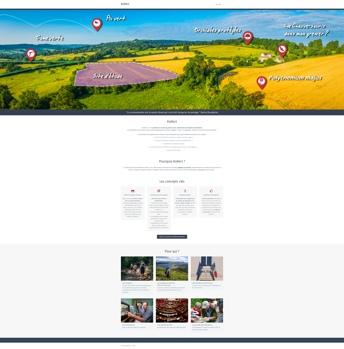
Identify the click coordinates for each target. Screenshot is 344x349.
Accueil (218, 4)
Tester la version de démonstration (172, 237)
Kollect (125, 3)
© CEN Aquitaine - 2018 (128, 346)
